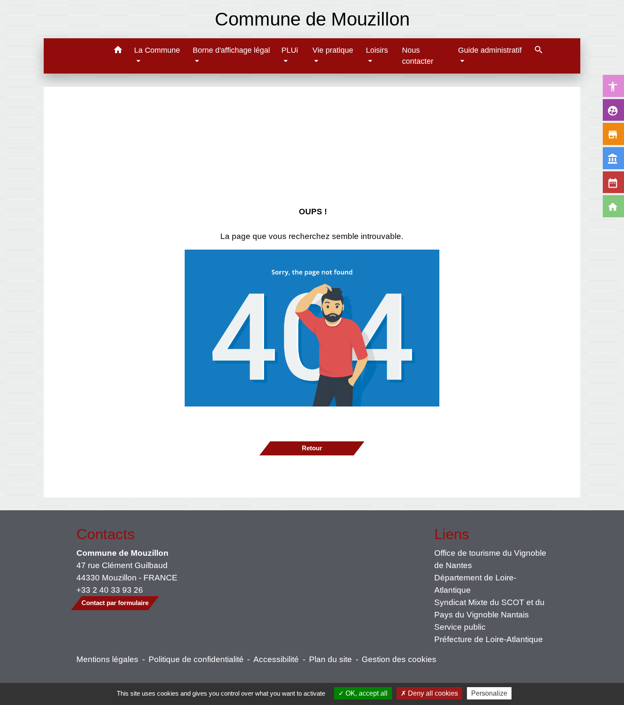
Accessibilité (276, 659)
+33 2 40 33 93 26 (109, 589)
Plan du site (330, 659)
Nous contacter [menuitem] (417, 55)
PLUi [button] (289, 50)
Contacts (105, 534)
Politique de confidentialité (196, 659)
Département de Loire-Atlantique (475, 583)
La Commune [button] (157, 50)
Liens (451, 534)
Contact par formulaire (115, 602)
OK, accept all (366, 693)
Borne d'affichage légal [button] (231, 50)
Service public (460, 626)
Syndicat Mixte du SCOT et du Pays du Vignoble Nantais (489, 608)
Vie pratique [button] (332, 50)
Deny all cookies (432, 693)
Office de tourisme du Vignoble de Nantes (490, 559)
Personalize (489, 693)
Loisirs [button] (377, 50)
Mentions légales (107, 659)
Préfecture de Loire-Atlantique (488, 639)
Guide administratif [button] (490, 50)
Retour (312, 448)
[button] (117, 51)
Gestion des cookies (399, 659)
